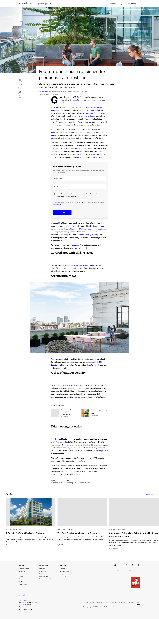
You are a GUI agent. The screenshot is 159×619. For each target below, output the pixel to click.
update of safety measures (84, 100)
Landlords (42, 571)
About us (22, 571)
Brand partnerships (45, 579)
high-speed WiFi (77, 229)
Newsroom (22, 579)
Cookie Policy (100, 602)
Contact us (63, 569)
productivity (98, 154)
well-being (75, 148)
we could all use (76, 157)
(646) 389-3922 (25, 600)
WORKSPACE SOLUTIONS (65, 529)
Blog (20, 581)
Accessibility (123, 602)
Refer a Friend (44, 574)
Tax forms (63, 576)
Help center (64, 574)
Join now (113, 3)
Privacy (85, 602)
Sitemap (131, 602)
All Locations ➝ (24, 595)
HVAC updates (96, 110)
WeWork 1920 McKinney (81, 265)
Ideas (30, 3)
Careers (21, 576)
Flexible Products (56, 483)
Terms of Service (83, 202)
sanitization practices (81, 107)
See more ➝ (149, 494)
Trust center (23, 584)
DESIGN (76, 483)
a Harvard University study (83, 116)
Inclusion (22, 574)
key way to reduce (85, 113)
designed (75, 245)
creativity (55, 157)
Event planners (44, 576)
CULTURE (69, 483)
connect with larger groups (88, 235)
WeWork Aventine (60, 442)
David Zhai (44, 91)
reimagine (100, 451)
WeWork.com (131, 3)
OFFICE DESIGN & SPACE (14, 529)
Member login (64, 571)
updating (66, 129)
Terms (92, 602)
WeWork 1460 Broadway (73, 385)
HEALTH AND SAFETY (85, 483)
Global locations (24, 569)
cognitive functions (59, 148)
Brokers (42, 569)
